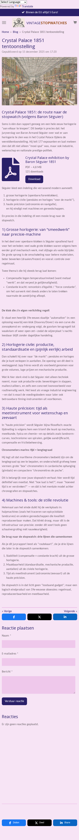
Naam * (6, 635)
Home (5, 32)
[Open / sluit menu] (4, 22)
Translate (27, 6)
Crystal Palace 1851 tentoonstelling (43, 32)
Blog (15, 32)
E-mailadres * (10, 653)
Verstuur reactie (14, 701)
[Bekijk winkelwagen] (75, 22)
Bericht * (7, 671)
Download (34, 179)
